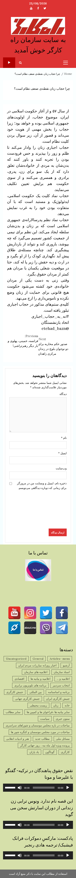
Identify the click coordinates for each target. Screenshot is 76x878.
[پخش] (68, 788)
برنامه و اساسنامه (59, 692)
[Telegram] (61, 627)
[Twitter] (46, 612)
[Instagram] (30, 612)
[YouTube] (14, 612)
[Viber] (46, 627)
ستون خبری (63, 719)
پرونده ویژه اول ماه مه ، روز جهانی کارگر (45, 745)
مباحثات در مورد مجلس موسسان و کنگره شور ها (40, 732)
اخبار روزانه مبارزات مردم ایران (37, 665)
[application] (38, 788)
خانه (67, 705)
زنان (55, 705)
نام (64, 438)
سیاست (44, 719)
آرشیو (66, 665)
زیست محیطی (38, 705)
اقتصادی (19, 679)
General (38, 659)
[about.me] (30, 627)
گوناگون (50, 752)
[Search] (20, 62)
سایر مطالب (13, 712)
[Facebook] (61, 612)
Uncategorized (16, 659)
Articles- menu (60, 659)
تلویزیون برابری (9, 62)
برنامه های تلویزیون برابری (30, 685)
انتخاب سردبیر (61, 685)
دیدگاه (63, 394)
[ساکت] (20, 788)
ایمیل (62, 453)
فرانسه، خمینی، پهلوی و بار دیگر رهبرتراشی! (23, 341)
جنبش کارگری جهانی (27, 699)
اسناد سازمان (62, 672)
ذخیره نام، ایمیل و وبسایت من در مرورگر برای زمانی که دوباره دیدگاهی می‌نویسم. (41, 485)
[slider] (10, 787)
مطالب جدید (42, 739)
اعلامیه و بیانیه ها (40, 679)
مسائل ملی (63, 739)
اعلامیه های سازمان (35, 672)
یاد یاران (34, 752)
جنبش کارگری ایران (58, 699)
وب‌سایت (61, 468)
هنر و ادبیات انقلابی (17, 739)
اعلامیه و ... (63, 679)
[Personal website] (14, 627)
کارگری (65, 752)
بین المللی (35, 692)
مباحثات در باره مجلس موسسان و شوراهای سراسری (38, 725)
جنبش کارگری (14, 692)
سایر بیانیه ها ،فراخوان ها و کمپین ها (48, 712)
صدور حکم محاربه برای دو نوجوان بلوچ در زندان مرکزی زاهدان (53, 346)
